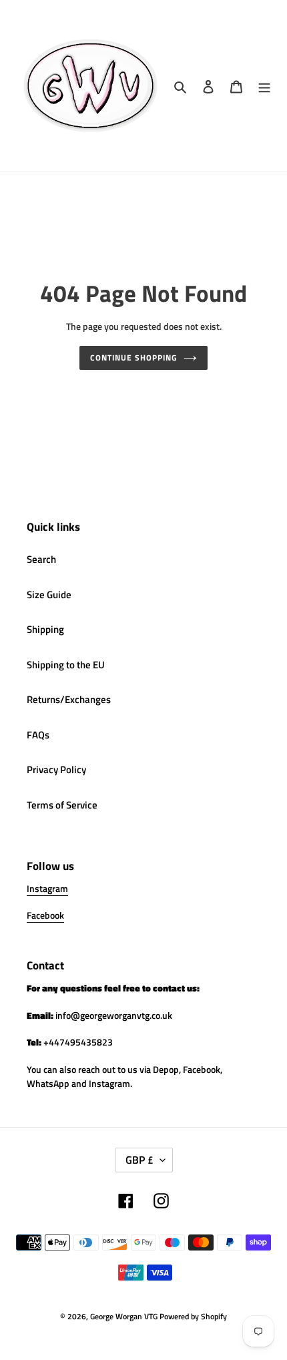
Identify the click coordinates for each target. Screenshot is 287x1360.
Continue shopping (133, 357)
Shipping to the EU (66, 664)
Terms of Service (62, 805)
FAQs (38, 734)
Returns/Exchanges (69, 699)
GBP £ (139, 1160)
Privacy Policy (56, 769)
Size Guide (49, 594)
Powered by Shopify (193, 1316)
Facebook (45, 915)
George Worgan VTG (124, 1316)
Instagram (47, 888)
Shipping (45, 629)
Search (41, 559)
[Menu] (264, 85)
